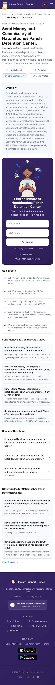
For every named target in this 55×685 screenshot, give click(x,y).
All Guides (14, 621)
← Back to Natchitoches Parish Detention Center (23, 23)
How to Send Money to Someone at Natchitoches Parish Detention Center (23, 349)
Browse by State (39, 621)
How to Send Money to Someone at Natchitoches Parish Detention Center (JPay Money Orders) (27, 392)
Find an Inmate (16, 626)
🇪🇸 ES (46, 4)
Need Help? (15, 630)
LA (12, 14)
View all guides (8, 562)
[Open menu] (51, 4)
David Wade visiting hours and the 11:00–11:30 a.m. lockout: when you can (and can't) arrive (27, 544)
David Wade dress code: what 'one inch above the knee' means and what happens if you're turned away (26, 525)
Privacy (19, 677)
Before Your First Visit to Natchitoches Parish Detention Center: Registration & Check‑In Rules (27, 503)
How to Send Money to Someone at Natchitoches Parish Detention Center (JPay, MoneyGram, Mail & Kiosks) (27, 369)
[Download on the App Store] (27, 650)
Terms (27, 677)
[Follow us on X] (33, 677)
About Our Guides (40, 626)
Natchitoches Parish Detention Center (33, 14)
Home (4, 14)
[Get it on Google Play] (27, 657)
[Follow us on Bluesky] (38, 677)
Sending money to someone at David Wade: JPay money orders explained (26, 412)
